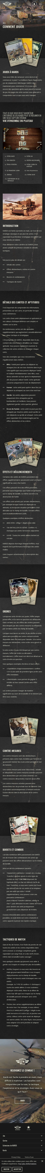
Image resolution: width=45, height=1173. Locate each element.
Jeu (4, 1135)
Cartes (5, 1140)
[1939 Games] (28, 1126)
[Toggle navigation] (40, 4)
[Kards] (7, 3)
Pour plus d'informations (27, 1164)
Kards (5, 1150)
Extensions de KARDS (10, 1145)
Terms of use (29, 1157)
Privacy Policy (15, 1157)
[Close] (42, 1161)
